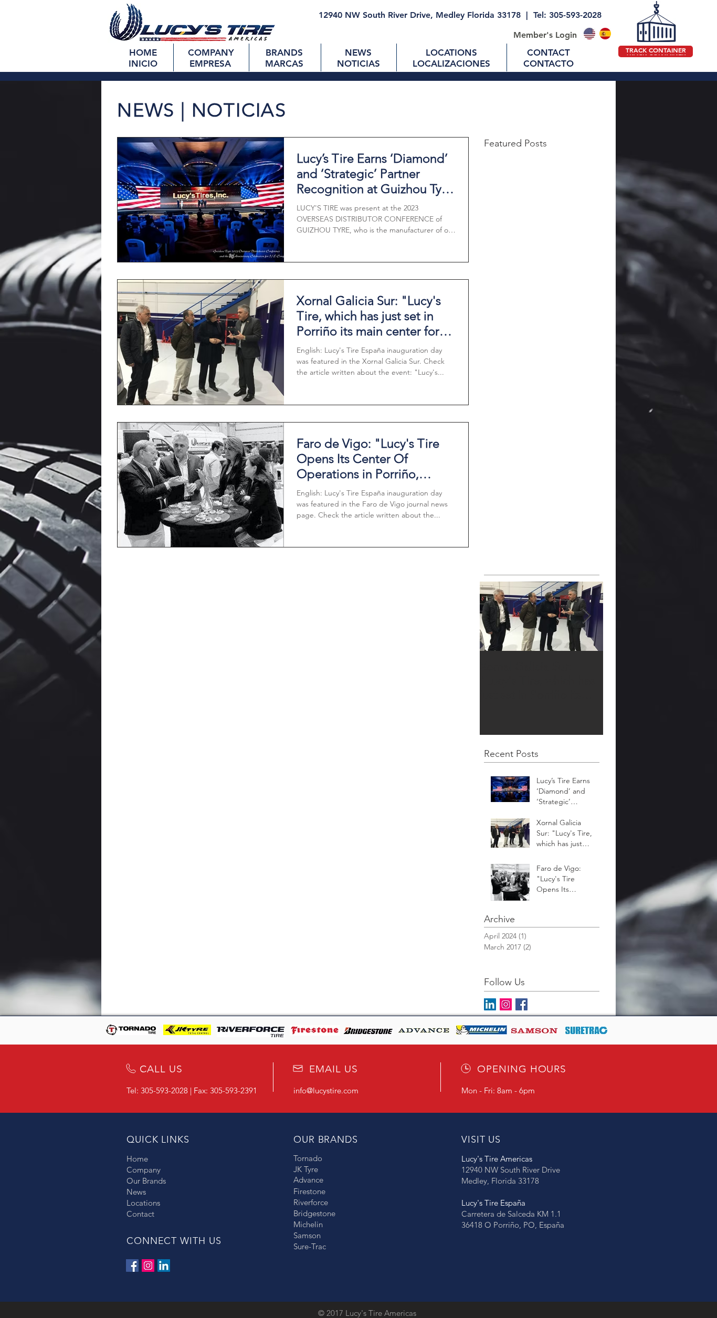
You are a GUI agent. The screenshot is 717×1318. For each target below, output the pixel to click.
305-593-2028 (164, 1090)
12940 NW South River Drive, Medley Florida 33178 (420, 15)
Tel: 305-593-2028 (567, 15)
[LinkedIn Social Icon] (163, 1265)
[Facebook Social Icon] (132, 1265)
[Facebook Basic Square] (521, 1004)
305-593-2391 (233, 1090)
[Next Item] (586, 616)
